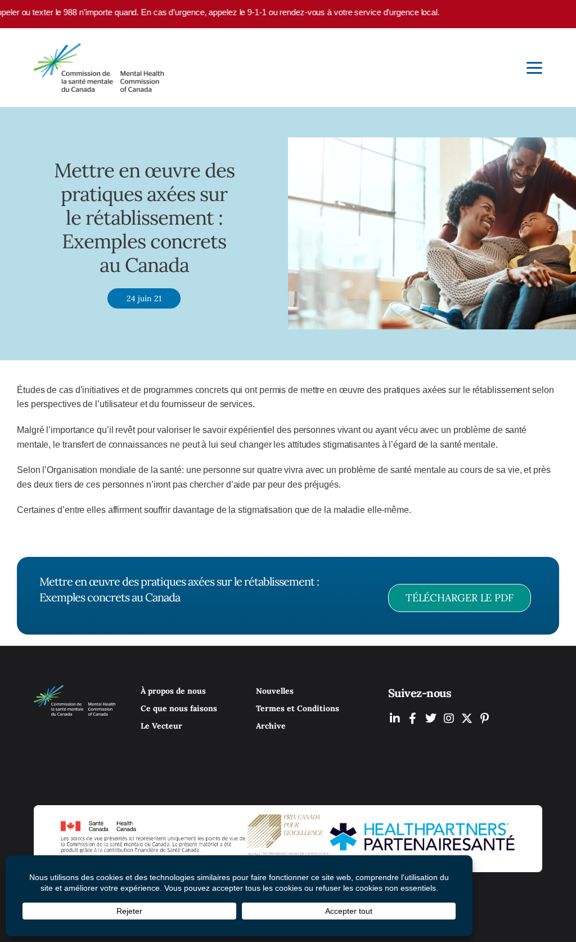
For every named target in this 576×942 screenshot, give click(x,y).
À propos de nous (173, 691)
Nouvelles (275, 691)
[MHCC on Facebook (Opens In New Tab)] (413, 718)
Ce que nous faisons (179, 708)
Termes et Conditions (297, 708)
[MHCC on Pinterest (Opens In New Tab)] (485, 718)
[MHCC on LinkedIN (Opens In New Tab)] (395, 718)
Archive (271, 726)
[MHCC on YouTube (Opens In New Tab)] (467, 718)
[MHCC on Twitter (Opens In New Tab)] (431, 718)
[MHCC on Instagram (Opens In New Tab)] (449, 718)
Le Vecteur (161, 726)
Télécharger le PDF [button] (460, 597)
